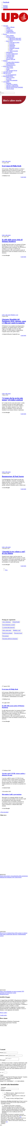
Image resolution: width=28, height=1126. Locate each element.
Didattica (5, 60)
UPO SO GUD (7, 73)
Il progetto (11, 44)
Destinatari (12, 46)
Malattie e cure (14, 315)
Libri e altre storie (6, 161)
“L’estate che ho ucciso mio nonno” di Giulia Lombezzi (12, 399)
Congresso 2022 (10, 56)
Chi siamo (5, 25)
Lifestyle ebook (10, 88)
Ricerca (5, 34)
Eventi (11, 49)
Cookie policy (3, 1015)
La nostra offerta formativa (12, 62)
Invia (2, 1075)
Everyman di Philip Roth (11, 166)
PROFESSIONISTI (8, 76)
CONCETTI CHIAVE (12, 84)
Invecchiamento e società (8, 624)
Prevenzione (5, 636)
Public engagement (11, 32)
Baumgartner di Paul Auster (13, 476)
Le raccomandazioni (11, 74)
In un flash (8, 79)
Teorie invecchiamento (11, 80)
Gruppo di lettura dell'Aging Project (14, 1098)
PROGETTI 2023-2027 (15, 38)
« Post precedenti (4, 812)
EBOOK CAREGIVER (12, 86)
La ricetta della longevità (8, 627)
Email (2, 1089)
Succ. (6, 570)
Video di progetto (13, 51)
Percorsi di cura (18, 633)
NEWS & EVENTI (8, 66)
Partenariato (12, 45)
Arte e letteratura (6, 622)
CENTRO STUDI (7, 72)
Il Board (8, 28)
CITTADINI (6, 81)
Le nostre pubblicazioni (12, 53)
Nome (1, 1052)
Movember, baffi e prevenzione (11, 794)
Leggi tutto (23, 177)
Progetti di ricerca (10, 37)
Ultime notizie (9, 67)
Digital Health (16, 622)
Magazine (8, 83)
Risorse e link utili (10, 59)
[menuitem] (7, 9)
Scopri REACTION (14, 42)
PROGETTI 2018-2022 (15, 39)
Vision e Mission (10, 27)
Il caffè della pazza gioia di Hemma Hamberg (12, 240)
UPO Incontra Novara (11, 70)
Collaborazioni (9, 31)
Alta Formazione (10, 63)
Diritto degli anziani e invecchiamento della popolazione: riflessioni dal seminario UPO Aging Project (14, 876)
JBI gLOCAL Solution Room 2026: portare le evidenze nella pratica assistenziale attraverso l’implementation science (13, 934)
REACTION (9, 41)
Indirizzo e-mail (4, 1055)
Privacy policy (3, 1012)
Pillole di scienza (10, 77)
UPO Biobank (9, 58)
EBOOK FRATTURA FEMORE (14, 87)
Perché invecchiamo (7, 633)
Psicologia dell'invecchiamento (10, 638)
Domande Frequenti (14, 48)
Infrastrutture (9, 52)
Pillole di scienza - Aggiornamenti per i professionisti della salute (14, 1093)
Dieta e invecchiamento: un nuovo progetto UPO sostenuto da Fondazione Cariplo (12, 992)
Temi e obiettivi (10, 35)
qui (20, 1116)
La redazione (9, 30)
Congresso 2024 (10, 55)
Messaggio (2, 1060)
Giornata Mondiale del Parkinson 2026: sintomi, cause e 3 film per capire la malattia (14, 321)
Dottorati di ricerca (10, 65)
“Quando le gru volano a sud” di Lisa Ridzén (13, 552)
